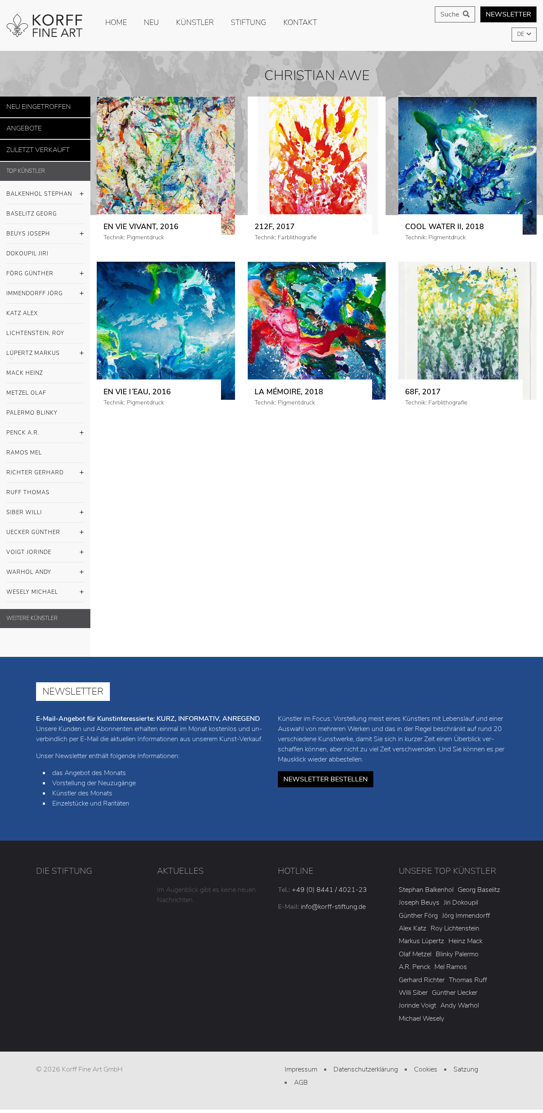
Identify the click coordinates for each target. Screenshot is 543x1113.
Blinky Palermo (457, 949)
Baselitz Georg (31, 209)
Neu (151, 22)
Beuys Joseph (28, 229)
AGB (301, 1077)
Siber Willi (24, 507)
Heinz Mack (465, 936)
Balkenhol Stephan (39, 189)
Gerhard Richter (422, 975)
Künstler (195, 22)
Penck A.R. (22, 428)
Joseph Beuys (419, 898)
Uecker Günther (33, 527)
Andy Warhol (459, 1000)
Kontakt (300, 22)
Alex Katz (412, 923)
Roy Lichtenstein (455, 923)
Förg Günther (29, 268)
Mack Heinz (24, 368)
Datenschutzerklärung (365, 1064)
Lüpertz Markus (33, 348)
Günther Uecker (454, 987)
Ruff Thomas (28, 487)
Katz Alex (22, 308)
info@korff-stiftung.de (333, 901)
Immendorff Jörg (34, 288)
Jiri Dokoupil (461, 898)
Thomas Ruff (468, 975)
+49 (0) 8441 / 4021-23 (329, 884)
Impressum (301, 1064)
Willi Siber (413, 987)
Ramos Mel (24, 447)
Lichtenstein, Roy (35, 328)
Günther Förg (418, 910)
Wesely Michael (32, 587)
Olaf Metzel (415, 949)
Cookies (425, 1064)
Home (116, 22)
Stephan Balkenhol (426, 884)
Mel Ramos (450, 962)
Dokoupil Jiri (27, 248)
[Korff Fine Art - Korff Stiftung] (45, 25)
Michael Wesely (421, 1013)
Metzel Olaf (26, 388)
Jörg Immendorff (466, 910)
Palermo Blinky (32, 408)
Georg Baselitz (479, 884)
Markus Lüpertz (421, 936)
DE (521, 34)
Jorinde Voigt (417, 1000)
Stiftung (248, 22)
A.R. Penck (414, 962)
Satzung (465, 1064)
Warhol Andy (28, 567)
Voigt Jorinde (28, 547)
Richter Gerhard (35, 467)
